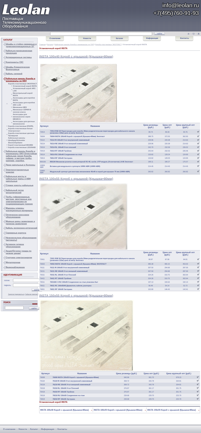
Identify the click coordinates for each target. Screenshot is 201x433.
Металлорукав (13, 262)
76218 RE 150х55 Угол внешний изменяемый (71, 385)
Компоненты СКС (14, 62)
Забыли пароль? (31, 294)
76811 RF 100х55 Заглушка (61, 289)
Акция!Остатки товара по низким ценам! (18, 252)
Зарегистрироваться (16, 294)
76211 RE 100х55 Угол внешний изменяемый (69, 271)
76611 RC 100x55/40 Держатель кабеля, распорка (70, 286)
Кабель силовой (14, 74)
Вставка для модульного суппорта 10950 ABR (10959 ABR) (75, 166)
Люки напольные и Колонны (20, 165)
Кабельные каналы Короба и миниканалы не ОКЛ (20, 79)
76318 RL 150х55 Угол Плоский (66, 388)
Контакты (62, 429)
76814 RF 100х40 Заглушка (61, 158)
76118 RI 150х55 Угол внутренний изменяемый (72, 381)
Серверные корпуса (16, 233)
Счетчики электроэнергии (19, 257)
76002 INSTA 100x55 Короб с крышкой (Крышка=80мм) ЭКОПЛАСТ (78, 264)
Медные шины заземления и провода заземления (20, 222)
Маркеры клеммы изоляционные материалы (19, 209)
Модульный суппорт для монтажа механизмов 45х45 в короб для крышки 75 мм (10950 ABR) (90, 172)
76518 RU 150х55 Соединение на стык (69, 395)
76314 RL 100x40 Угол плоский (63, 147)
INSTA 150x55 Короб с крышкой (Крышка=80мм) (171, 410)
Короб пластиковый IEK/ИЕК (20, 145)
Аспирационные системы (19, 57)
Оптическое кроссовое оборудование (17, 216)
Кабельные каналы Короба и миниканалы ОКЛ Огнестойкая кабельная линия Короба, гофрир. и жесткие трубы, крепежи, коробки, (21, 156)
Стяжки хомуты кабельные (19, 185)
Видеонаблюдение (15, 267)
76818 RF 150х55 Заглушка (64, 399)
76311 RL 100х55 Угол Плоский (63, 275)
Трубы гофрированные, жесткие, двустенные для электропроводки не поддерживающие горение (19, 200)
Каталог (50, 44)
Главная (42, 44)
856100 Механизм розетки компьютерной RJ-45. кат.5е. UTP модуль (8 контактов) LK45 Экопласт (91, 162)
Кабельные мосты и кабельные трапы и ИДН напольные (18, 178)
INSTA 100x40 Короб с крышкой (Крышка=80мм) (64, 410)
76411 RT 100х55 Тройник (60, 278)
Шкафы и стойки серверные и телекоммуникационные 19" (21, 45)
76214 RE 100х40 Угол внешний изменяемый (69, 144)
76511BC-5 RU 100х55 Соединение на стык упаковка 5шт (74, 282)
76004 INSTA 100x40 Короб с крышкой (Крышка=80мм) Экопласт (77, 136)
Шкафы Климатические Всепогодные (18, 68)
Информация (47, 429)
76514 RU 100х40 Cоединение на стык (66, 154)
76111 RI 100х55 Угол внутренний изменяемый (69, 267)
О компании (9, 429)
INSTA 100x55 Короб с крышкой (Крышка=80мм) (118, 410)
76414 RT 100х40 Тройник (61, 151)
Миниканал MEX (20, 107)
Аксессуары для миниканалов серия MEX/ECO (21, 116)
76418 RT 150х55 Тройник (63, 392)
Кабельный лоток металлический (15, 191)
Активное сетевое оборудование (15, 245)
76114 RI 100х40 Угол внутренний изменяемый (70, 140)
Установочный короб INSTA (25, 86)
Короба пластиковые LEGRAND (22, 147)
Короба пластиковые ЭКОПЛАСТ (22, 84)
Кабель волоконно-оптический (21, 228)
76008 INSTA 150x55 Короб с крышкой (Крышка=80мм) (76, 377)
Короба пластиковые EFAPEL (21, 126)
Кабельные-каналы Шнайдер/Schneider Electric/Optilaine (16, 140)
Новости (23, 429)
